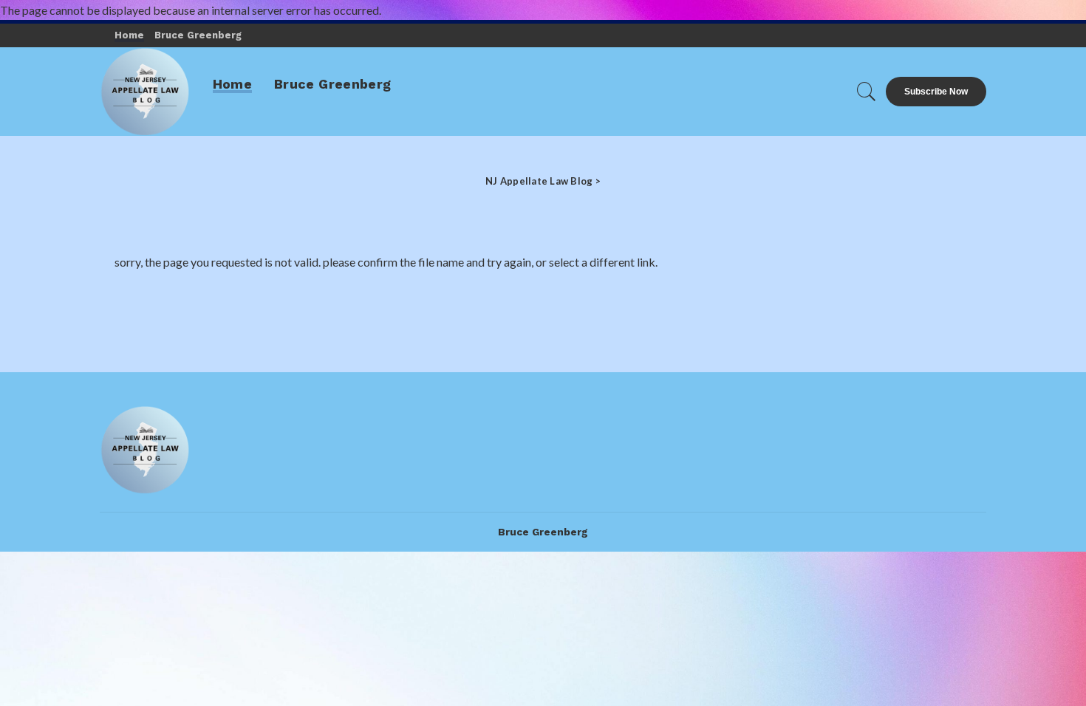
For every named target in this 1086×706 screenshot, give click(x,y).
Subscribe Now (936, 91)
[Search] (866, 91)
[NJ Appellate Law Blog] (145, 91)
